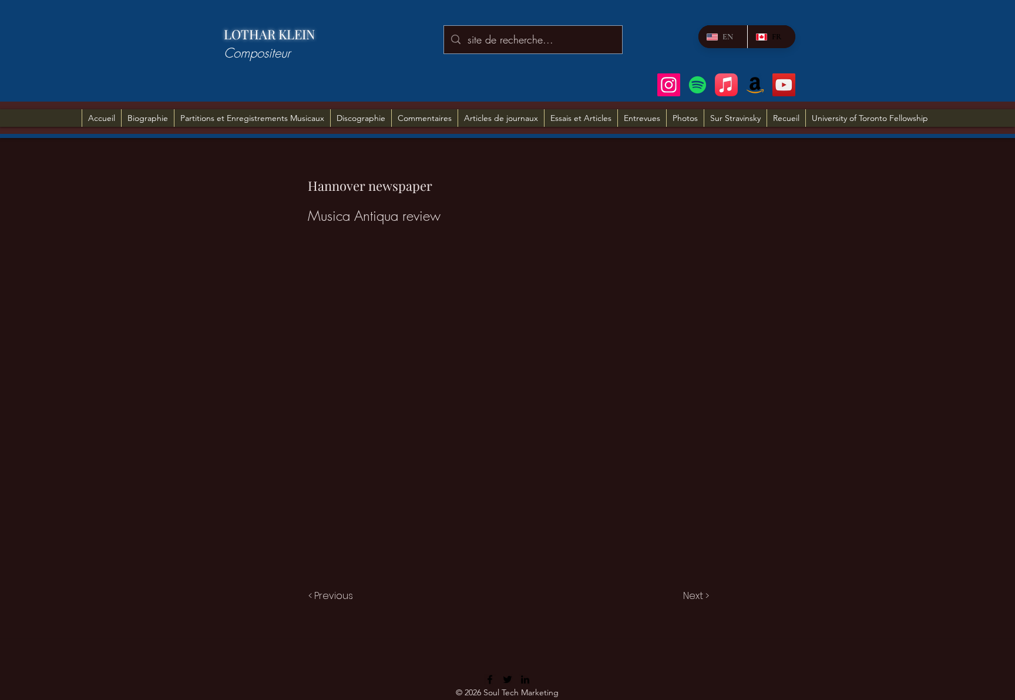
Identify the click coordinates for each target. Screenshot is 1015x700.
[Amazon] (755, 84)
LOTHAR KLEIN (269, 34)
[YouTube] (783, 84)
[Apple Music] (726, 84)
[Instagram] (668, 84)
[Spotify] (697, 84)
